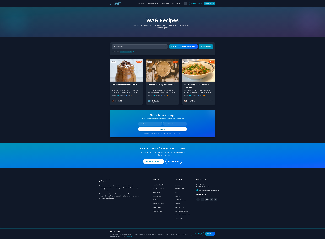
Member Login (179, 207)
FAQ (176, 192)
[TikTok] (215, 199)
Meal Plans (156, 192)
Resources (175, 3)
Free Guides (157, 207)
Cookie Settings (197, 234)
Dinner (186, 61)
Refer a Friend (157, 211)
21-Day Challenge (152, 3)
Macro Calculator (195, 3)
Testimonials (165, 3)
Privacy (174, 133)
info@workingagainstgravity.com (209, 190)
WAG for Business (180, 200)
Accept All (210, 234)
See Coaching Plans (152, 161)
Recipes (155, 200)
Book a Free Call (209, 3)
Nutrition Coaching (159, 185)
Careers (177, 204)
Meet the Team (179, 189)
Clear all (135, 52)
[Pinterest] (202, 199)
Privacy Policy (179, 218)
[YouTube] (207, 199)
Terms (179, 133)
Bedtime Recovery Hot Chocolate (161, 85)
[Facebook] (198, 199)
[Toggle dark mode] (185, 3)
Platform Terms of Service (183, 215)
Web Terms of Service (181, 211)
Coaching (141, 3)
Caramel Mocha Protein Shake (124, 85)
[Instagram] (211, 199)
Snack (113, 61)
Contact (177, 196)
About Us (178, 185)
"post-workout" (125, 52)
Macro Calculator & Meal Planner (184, 46)
